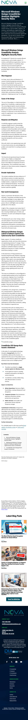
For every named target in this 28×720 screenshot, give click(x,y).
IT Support (12, 671)
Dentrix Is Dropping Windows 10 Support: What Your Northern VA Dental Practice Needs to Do (13, 563)
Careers (11, 694)
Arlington (12, 683)
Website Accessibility (19, 708)
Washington (12, 681)
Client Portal (13, 698)
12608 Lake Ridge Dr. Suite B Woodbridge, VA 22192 (8, 631)
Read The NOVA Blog (14, 599)
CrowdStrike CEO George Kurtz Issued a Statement (13, 448)
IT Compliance (13, 673)
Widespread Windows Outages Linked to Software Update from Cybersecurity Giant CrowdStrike (13, 444)
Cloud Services (13, 675)
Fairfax (11, 688)
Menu (26, 3)
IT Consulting (13, 669)
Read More (4, 541)
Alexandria (12, 685)
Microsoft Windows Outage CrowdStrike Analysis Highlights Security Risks (12, 439)
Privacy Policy (4, 509)
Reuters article (11, 427)
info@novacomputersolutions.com (11, 624)
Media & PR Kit (13, 700)
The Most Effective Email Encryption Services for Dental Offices (12, 536)
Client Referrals (13, 696)
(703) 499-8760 (6, 621)
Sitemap (5, 708)
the (7, 427)
